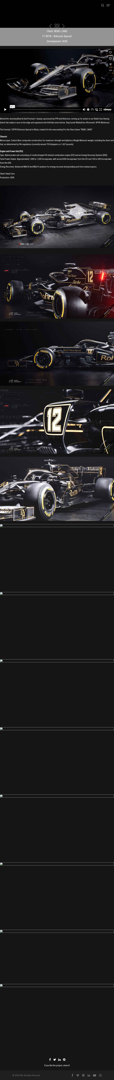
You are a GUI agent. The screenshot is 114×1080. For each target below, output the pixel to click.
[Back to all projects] (57, 26)
